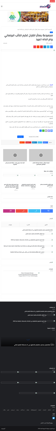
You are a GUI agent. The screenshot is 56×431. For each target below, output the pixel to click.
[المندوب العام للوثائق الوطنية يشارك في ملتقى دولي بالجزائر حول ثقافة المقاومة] (49, 253)
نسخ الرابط (20, 136)
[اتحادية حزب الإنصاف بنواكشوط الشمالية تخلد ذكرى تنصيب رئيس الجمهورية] (46, 397)
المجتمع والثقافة (33, 409)
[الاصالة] (45, 6)
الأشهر (46, 224)
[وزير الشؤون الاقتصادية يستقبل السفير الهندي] (45, 179)
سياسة (17, 409)
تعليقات (10, 224)
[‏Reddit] (38, 46)
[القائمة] (1, 6)
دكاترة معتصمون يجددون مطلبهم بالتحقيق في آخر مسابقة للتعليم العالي (37, 230)
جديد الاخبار (23, 409)
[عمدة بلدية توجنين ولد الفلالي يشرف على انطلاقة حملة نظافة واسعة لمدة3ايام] (28, 397)
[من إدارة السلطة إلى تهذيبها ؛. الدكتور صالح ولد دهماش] (10, 387)
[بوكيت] (34, 46)
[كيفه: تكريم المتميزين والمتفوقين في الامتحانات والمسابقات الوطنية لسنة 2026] (28, 179)
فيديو (8, 409)
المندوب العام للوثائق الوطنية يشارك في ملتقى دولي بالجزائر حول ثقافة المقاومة (27, 252)
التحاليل (49, 409)
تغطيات (27, 409)
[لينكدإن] (44, 46)
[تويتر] (48, 46)
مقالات (4, 409)
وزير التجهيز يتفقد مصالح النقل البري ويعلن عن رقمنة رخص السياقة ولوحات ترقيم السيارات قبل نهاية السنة (11, 186)
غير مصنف (13, 409)
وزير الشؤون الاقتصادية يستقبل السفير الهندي (46, 185)
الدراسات (44, 409)
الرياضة (39, 409)
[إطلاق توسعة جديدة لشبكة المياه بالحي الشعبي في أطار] (28, 387)
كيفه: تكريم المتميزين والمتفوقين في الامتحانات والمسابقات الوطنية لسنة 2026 (28, 186)
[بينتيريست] (41, 46)
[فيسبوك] (51, 46)
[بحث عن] (54, 6)
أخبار (46, 29)
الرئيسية (50, 29)
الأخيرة (28, 224)
